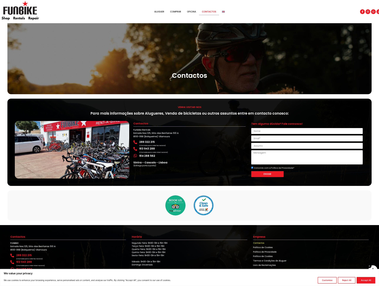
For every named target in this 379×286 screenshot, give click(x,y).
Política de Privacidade (282, 168)
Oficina (191, 11)
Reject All (346, 280)
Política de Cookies (263, 247)
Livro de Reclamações (264, 265)
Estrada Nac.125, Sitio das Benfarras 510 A (156, 133)
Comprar (175, 11)
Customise (327, 280)
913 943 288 (147, 148)
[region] (189, 277)
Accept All (366, 280)
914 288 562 (147, 156)
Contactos (209, 11)
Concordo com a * (274, 168)
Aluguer (159, 11)
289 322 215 (147, 142)
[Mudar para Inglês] (223, 11)
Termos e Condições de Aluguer (269, 260)
